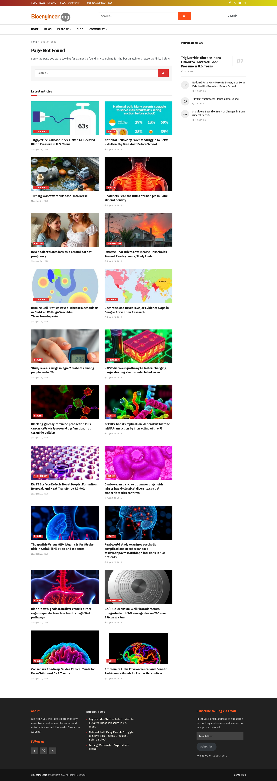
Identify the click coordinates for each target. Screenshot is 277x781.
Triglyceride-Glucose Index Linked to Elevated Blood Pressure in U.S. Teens (201, 62)
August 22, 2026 (40, 554)
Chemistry (113, 360)
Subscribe (206, 746)
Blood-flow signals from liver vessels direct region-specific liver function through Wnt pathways (61, 613)
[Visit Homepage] (59, 16)
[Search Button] (184, 16)
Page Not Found (48, 42)
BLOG (63, 3)
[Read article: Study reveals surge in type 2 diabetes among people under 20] (65, 346)
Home (34, 42)
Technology (40, 132)
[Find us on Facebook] (230, 3)
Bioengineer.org (39, 775)
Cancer (111, 476)
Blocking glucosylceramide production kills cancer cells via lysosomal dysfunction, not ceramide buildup (61, 428)
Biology (38, 244)
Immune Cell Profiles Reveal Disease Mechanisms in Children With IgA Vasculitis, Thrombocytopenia (64, 312)
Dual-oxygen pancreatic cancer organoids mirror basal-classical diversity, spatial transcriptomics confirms (134, 489)
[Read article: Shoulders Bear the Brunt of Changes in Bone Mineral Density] (138, 174)
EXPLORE (51, 3)
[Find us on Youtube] (240, 3)
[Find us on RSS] (245, 3)
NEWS (42, 3)
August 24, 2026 (40, 149)
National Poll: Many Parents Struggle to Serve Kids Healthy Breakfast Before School (111, 736)
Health (111, 132)
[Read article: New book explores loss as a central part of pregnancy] (65, 230)
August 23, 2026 (40, 437)
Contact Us (240, 774)
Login (233, 16)
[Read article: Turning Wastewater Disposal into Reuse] (65, 174)
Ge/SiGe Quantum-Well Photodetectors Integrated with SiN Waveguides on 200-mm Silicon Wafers (135, 613)
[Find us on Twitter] (234, 3)
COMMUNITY (74, 3)
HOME (34, 3)
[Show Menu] (244, 16)
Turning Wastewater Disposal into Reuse (59, 196)
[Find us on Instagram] (52, 750)
